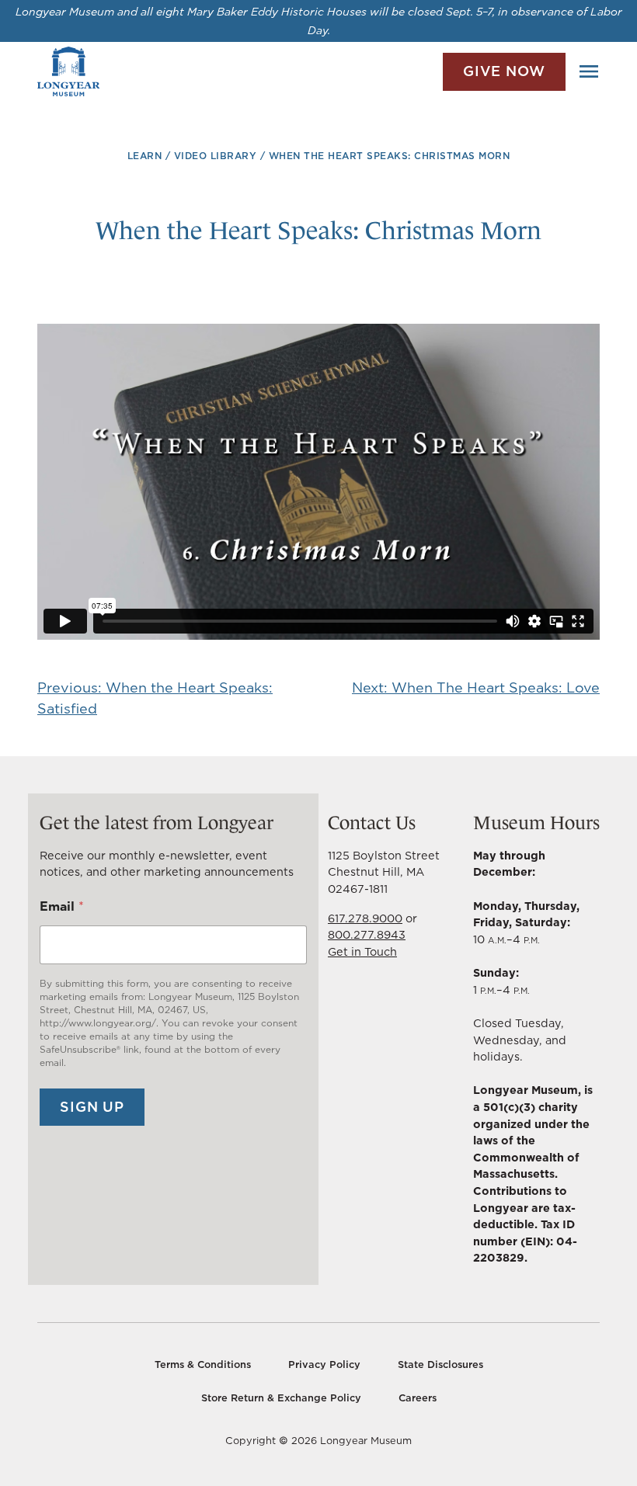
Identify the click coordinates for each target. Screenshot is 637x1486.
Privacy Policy (324, 1364)
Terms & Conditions (203, 1364)
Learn (144, 155)
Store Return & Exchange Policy (281, 1398)
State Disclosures (440, 1364)
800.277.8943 (367, 934)
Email (62, 906)
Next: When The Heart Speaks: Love (476, 687)
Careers (418, 1398)
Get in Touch (362, 951)
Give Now (504, 71)
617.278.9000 (365, 918)
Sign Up (92, 1107)
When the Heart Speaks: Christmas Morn (389, 155)
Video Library (215, 155)
